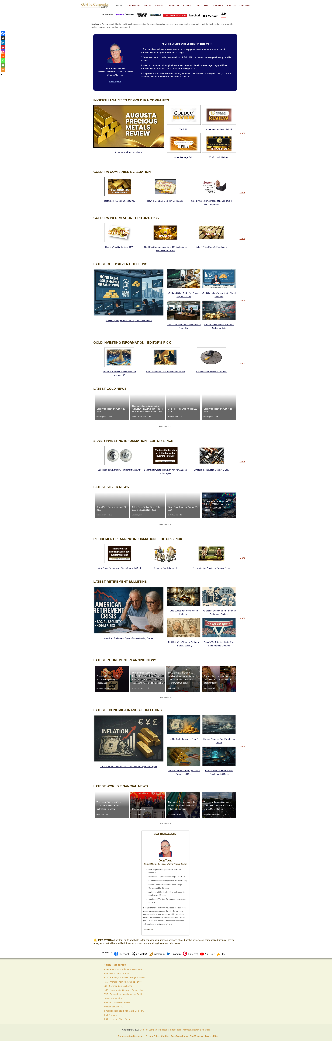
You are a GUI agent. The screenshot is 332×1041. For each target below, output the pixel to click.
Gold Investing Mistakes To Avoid (211, 372)
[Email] (3, 65)
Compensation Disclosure (130, 1036)
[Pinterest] (3, 47)
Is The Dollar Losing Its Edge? (184, 739)
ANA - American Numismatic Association (123, 969)
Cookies (165, 1036)
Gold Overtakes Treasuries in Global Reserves (219, 295)
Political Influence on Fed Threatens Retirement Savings (219, 612)
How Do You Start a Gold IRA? (119, 247)
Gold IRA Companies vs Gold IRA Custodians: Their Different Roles (165, 249)
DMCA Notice (196, 1036)
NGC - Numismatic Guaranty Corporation (124, 990)
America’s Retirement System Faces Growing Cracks (128, 638)
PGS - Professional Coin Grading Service (123, 981)
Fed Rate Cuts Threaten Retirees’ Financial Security (183, 644)
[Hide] (2, 74)
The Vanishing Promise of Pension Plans (211, 568)
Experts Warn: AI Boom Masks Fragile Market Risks (219, 772)
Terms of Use (211, 1036)
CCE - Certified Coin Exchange (118, 986)
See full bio (148, 929)
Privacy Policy (153, 1036)
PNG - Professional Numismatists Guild (123, 994)
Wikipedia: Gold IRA (113, 1006)
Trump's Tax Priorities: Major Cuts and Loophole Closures (219, 644)
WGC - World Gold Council (116, 973)
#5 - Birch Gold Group (219, 157)
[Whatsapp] (3, 60)
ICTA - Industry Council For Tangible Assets (124, 977)
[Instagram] (3, 51)
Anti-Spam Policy (179, 1036)
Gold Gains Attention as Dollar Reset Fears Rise (184, 326)
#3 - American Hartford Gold (219, 129)
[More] (3, 70)
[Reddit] (3, 56)
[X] (3, 38)
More (242, 133)
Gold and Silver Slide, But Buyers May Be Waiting (183, 295)
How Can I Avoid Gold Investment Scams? (165, 372)
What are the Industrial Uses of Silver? (211, 470)
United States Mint (113, 998)
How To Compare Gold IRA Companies (165, 201)
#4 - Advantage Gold (183, 157)
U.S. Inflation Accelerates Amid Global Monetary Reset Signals (128, 767)
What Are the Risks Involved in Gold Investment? (119, 373)
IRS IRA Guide (110, 1015)
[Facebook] (3, 33)
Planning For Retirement (165, 568)
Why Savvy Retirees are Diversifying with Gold (119, 568)
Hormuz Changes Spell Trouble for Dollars (219, 741)
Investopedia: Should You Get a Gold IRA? (124, 1010)
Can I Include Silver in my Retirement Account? (119, 470)
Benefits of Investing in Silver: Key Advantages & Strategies (165, 472)
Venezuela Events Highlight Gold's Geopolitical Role (184, 772)
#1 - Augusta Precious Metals (128, 152)
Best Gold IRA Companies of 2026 (119, 201)
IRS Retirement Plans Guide (117, 1019)
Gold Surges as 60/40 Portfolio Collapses (184, 612)
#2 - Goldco (183, 129)
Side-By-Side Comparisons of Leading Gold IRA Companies (211, 203)
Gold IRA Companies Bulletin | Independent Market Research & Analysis (175, 1029)
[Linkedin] (3, 42)
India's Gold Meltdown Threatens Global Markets (219, 326)
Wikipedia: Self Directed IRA (117, 1002)
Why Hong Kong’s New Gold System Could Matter (129, 321)
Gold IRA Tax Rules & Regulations (211, 247)
